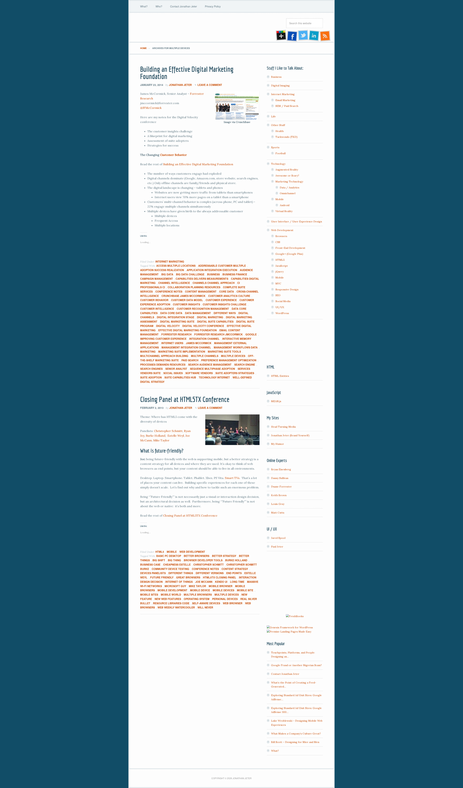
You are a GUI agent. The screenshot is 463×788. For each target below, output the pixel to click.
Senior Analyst (176, 368)
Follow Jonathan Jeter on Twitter (303, 35)
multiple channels (204, 356)
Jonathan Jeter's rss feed (325, 35)
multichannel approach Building (164, 356)
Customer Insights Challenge (224, 304)
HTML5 (159, 551)
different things (180, 573)
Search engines (151, 368)
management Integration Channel (186, 347)
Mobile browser (220, 586)
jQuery (279, 271)
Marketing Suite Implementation (181, 351)
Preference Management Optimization (228, 360)
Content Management (200, 291)
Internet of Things (179, 581)
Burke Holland (155, 435)
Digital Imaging (280, 85)
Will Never (205, 607)
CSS (277, 242)
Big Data (167, 274)
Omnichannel (287, 193)
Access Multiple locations (176, 265)
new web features (168, 599)
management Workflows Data (236, 347)
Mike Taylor (161, 440)
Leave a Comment (209, 85)
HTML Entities (280, 376)
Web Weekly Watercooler (176, 607)
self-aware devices (206, 603)
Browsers (281, 236)
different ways (225, 313)
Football (280, 153)
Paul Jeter (277, 546)
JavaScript (281, 265)
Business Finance (234, 274)
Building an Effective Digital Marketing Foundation (186, 72)
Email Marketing (285, 100)
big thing (174, 560)
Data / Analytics (289, 187)
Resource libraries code (171, 603)
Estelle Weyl (175, 435)
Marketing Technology (289, 181)
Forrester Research (176, 334)
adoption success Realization (162, 270)
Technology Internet (214, 377)
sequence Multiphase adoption (212, 368)
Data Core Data (171, 313)
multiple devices (233, 356)
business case (150, 564)
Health (279, 131)
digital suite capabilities (215, 321)
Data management (198, 313)
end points (234, 573)
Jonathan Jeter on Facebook (291, 35)
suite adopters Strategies (234, 373)
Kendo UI (221, 581)
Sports (275, 147)
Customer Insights (186, 304)
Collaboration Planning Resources (194, 287)
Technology (278, 163)
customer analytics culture (229, 296)
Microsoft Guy (175, 586)
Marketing (148, 351)
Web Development (192, 551)
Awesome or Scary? (287, 175)
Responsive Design (286, 289)
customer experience (221, 300)
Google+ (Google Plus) (289, 253)
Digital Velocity (168, 326)
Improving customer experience (163, 338)
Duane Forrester (281, 486)
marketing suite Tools (224, 351)
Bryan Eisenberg (281, 469)
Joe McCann (203, 581)
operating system (196, 599)
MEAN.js (276, 401)
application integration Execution (212, 270)
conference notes (168, 291)
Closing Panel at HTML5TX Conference (184, 399)
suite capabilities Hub (180, 377)
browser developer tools (203, 560)
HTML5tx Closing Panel (219, 577)
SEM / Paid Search (286, 106)
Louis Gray (277, 504)
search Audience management (210, 364)
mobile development (172, 590)
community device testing (170, 569)
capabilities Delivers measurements (202, 278)
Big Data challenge (190, 274)
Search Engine (244, 364)
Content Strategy (235, 569)
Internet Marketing (169, 261)
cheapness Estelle (177, 564)
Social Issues (173, 373)
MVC (278, 283)
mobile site (245, 590)
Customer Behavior (173, 155)
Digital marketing (210, 317)
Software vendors (199, 373)
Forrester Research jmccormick (218, 334)
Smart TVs (232, 478)
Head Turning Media (283, 426)
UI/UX (279, 307)
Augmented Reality (286, 169)
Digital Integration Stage (175, 317)
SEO (278, 295)
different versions (210, 573)
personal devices (225, 599)
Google (251, 334)
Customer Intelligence (157, 308)
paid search (189, 360)
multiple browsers (198, 594)
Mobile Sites (149, 594)
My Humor (277, 444)
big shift (158, 560)
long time (237, 581)
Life (273, 116)
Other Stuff (278, 125)
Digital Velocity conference (203, 326)
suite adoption (151, 377)
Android (284, 205)
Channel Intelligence (174, 283)
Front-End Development (290, 248)
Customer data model (187, 300)
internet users (172, 343)
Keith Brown (278, 495)
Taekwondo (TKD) (286, 137)
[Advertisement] (294, 583)
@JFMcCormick (151, 108)
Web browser (232, 603)
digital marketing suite (177, 321)
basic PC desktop (168, 556)
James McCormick (198, 343)
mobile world (171, 594)
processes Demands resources (162, 364)
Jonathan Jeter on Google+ (280, 35)
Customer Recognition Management (203, 308)
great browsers (188, 577)
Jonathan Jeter (169, 27)
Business (213, 274)
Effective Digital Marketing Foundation (187, 330)
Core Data (226, 291)
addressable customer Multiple (222, 265)
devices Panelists (153, 573)
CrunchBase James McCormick (183, 296)
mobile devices (223, 590)
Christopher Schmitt (168, 431)
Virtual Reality (283, 211)
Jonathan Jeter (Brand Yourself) (290, 435)
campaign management (156, 278)
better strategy (224, 556)
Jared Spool (278, 538)
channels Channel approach (214, 283)
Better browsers (196, 556)
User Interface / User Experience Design (296, 221)
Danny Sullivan (279, 478)
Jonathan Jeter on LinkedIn (314, 35)
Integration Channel (204, 338)
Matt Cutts (277, 512)
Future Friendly (161, 577)
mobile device (200, 590)
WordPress (282, 313)
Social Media (282, 301)
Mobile (172, 551)
